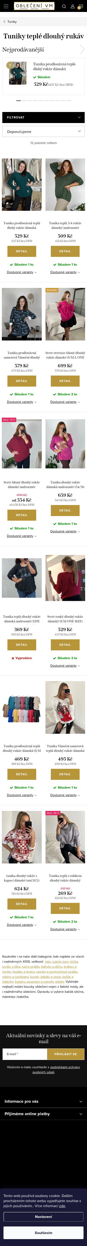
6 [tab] (46, 100)
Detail (22, 251)
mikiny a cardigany (15, 976)
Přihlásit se (66, 1054)
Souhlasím (43, 1232)
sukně (56, 961)
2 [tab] (24, 100)
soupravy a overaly (40, 981)
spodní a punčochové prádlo (56, 971)
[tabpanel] (43, 76)
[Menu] (6, 6)
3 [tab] (29, 100)
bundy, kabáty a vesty (45, 976)
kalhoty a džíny (51, 966)
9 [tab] (63, 100)
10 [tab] (68, 100)
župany (20, 981)
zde (62, 1205)
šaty (48, 961)
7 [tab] (52, 100)
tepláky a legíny (24, 971)
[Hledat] (64, 6)
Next (82, 49)
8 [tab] (57, 100)
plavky (59, 981)
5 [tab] (41, 100)
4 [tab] (35, 100)
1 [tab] (18, 100)
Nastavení (43, 1216)
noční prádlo (30, 966)
